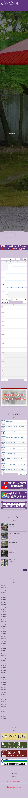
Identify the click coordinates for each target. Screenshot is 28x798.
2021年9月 (3, 706)
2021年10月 (3, 704)
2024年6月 (3, 636)
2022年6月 (3, 685)
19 (26, 280)
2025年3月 (3, 621)
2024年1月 (3, 643)
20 (3, 284)
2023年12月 (3, 646)
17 (18, 280)
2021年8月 (3, 709)
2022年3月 (3, 692)
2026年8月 (3, 585)
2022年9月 (3, 680)
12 (26, 273)
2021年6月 (3, 714)
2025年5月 (3, 619)
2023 (17, 259)
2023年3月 (3, 665)
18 (22, 280)
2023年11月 (3, 648)
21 (7, 287)
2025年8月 (3, 612)
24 (18, 287)
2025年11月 (3, 604)
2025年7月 (3, 614)
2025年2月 (3, 624)
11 (22, 273)
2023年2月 (3, 667)
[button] (25, 299)
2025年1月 (3, 626)
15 (11, 280)
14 (7, 280)
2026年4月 (3, 592)
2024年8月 (3, 634)
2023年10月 (3, 650)
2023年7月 (3, 658)
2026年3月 (3, 595)
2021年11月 (3, 701)
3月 (13, 259)
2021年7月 (3, 711)
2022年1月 (3, 697)
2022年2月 (3, 694)
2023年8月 (3, 655)
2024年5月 (3, 638)
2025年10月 (3, 607)
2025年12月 (3, 602)
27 (3, 291)
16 (15, 280)
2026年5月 (3, 590)
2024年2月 (3, 641)
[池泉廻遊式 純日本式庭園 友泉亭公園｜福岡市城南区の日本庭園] (9, 3)
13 (3, 277)
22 (11, 287)
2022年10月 (3, 677)
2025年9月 (3, 609)
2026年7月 (3, 587)
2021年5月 (3, 716)
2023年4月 (3, 663)
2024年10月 (3, 629)
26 (26, 287)
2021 (4, 259)
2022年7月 (3, 682)
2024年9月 (3, 631)
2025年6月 (3, 616)
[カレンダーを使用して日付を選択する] (10, 259)
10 (18, 273)
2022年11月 (3, 675)
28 (7, 294)
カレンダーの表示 (22, 474)
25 (22, 287)
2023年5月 (3, 660)
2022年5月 (3, 687)
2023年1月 (3, 670)
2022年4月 (3, 689)
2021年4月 (3, 718)
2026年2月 (3, 597)
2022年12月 (3, 672)
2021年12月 (3, 699)
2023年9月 (3, 653)
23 (15, 287)
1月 (7, 259)
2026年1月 (3, 599)
